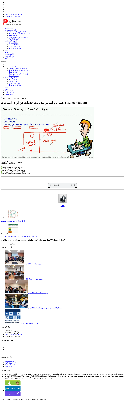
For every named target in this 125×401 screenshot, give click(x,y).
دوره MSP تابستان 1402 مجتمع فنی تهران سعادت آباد (45, 308)
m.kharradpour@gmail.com (13, 14)
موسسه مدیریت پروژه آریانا (13, 362)
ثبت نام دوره (9, 57)
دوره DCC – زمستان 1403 (33, 264)
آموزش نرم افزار (10, 30)
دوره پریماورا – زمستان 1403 (34, 279)
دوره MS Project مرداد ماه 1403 (38, 293)
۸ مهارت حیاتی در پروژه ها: (30, 323)
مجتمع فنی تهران (10, 364)
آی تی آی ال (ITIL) (15, 48)
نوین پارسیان (9, 366)
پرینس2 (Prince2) (14, 46)
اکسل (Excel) (13, 35)
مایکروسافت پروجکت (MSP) (18, 31)
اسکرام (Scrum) (14, 44)
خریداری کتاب (9, 56)
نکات (6, 50)
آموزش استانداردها (11, 41)
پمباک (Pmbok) (13, 43)
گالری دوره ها (9, 54)
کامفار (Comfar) (14, 39)
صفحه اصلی (9, 28)
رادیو (6, 52)
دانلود (62, 206)
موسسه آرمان (9, 361)
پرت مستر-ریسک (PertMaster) (18, 37)
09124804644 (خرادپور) (12, 16)
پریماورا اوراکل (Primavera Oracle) (19, 33)
